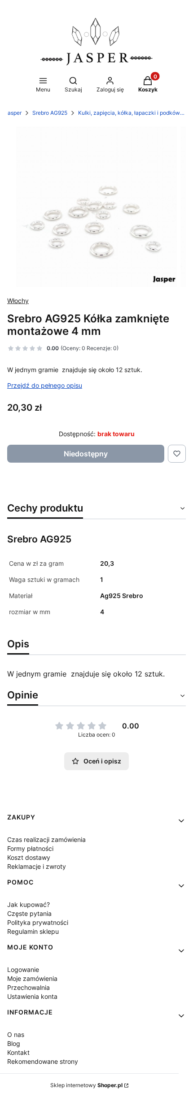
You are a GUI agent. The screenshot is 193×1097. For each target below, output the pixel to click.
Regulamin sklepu (33, 931)
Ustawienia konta (32, 996)
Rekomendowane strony (42, 1061)
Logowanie (23, 969)
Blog (13, 1043)
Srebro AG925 (49, 112)
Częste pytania (29, 913)
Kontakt (18, 1052)
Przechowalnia (28, 987)
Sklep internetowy (86, 1085)
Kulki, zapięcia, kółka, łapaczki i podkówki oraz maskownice (132, 112)
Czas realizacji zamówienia (46, 839)
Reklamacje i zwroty (36, 866)
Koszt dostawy (28, 857)
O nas (15, 1034)
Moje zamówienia (32, 978)
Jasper (13, 112)
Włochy (18, 300)
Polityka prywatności (37, 922)
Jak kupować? (28, 904)
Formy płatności (30, 848)
